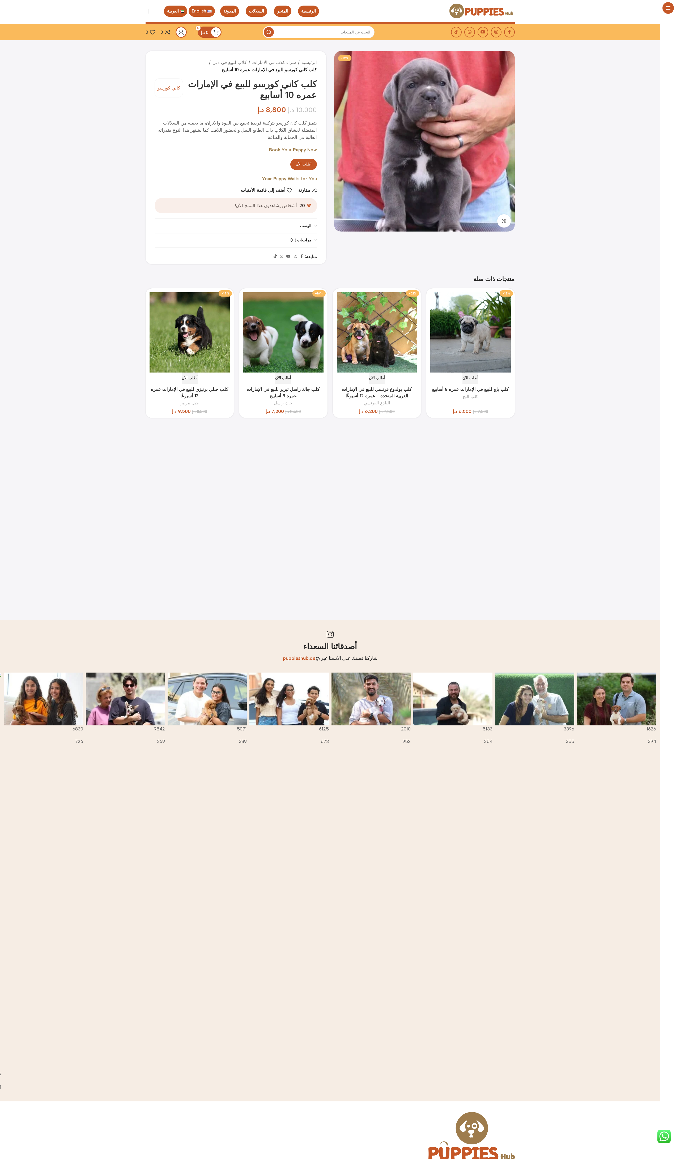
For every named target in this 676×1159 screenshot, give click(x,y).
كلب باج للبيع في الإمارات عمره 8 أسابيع (470, 389)
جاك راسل (283, 402)
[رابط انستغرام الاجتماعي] (496, 32)
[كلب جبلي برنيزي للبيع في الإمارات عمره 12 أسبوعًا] (190, 332)
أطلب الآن (304, 164)
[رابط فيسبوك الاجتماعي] (509, 32)
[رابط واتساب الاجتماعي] (469, 32)
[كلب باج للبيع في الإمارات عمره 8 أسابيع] (470, 332)
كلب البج (470, 396)
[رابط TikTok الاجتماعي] (456, 32)
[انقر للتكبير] (504, 221)
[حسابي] (181, 32)
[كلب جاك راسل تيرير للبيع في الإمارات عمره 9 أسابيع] (283, 332)
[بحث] (269, 32)
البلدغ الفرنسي (377, 402)
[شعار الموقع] (481, 10)
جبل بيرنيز (190, 402)
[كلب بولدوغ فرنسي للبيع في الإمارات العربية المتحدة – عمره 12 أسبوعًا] (377, 332)
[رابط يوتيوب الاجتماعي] (483, 32)
